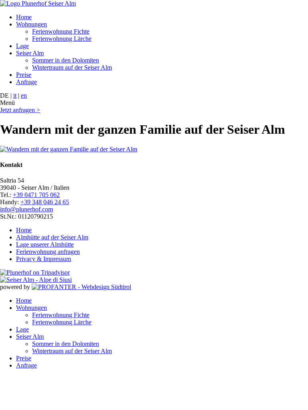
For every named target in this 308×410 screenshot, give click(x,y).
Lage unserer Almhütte (45, 244)
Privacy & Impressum (43, 258)
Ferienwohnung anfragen (48, 251)
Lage (22, 45)
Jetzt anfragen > (20, 110)
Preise (23, 74)
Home (24, 17)
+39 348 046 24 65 (44, 202)
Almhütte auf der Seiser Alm (52, 237)
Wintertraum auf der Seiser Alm (72, 67)
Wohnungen (31, 24)
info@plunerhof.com (26, 209)
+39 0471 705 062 (36, 194)
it (14, 95)
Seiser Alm (30, 53)
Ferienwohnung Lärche (61, 38)
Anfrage (26, 81)
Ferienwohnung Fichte (60, 31)
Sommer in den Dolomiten (65, 60)
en (24, 95)
